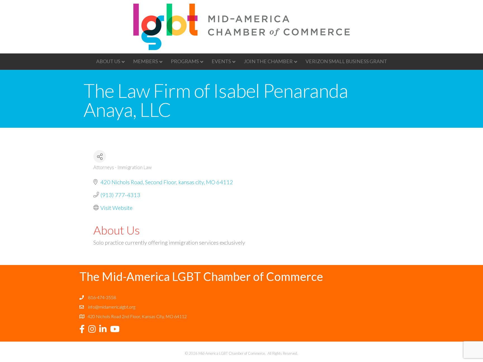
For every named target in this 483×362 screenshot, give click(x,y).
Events (221, 61)
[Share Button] (99, 156)
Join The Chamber (268, 61)
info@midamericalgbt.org (111, 306)
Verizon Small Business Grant (346, 61)
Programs (185, 61)
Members (145, 61)
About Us (108, 61)
